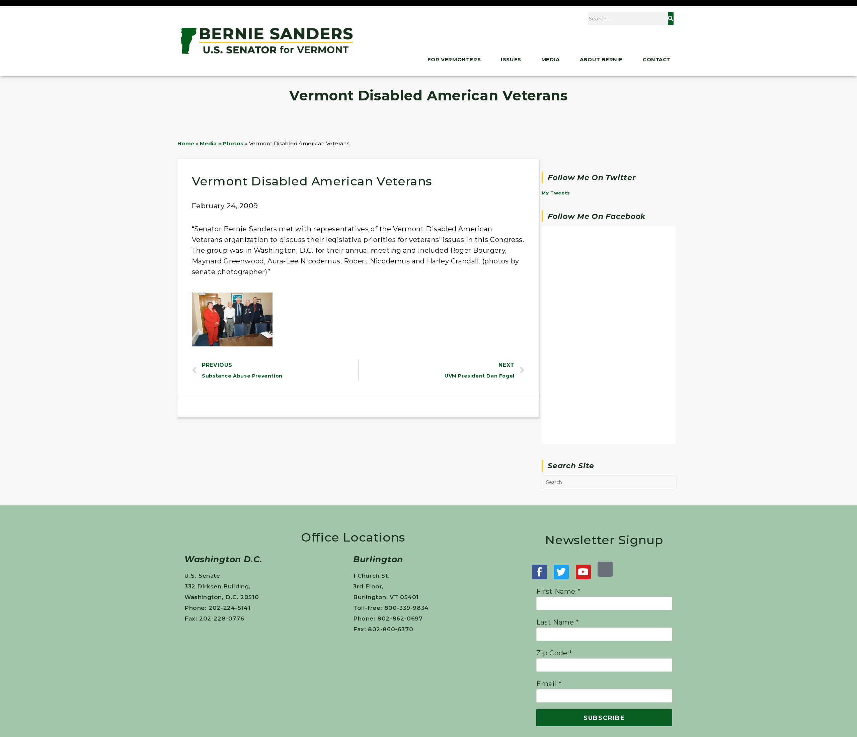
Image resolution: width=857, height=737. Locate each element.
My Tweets (556, 192)
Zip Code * (554, 653)
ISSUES (511, 59)
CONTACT (657, 59)
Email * (548, 684)
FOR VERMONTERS (454, 59)
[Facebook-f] (539, 572)
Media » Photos (222, 143)
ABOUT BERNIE (601, 59)
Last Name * (557, 622)
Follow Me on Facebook (596, 216)
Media (550, 59)
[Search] (670, 18)
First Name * (558, 591)
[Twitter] (561, 572)
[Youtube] (583, 572)
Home (185, 143)
